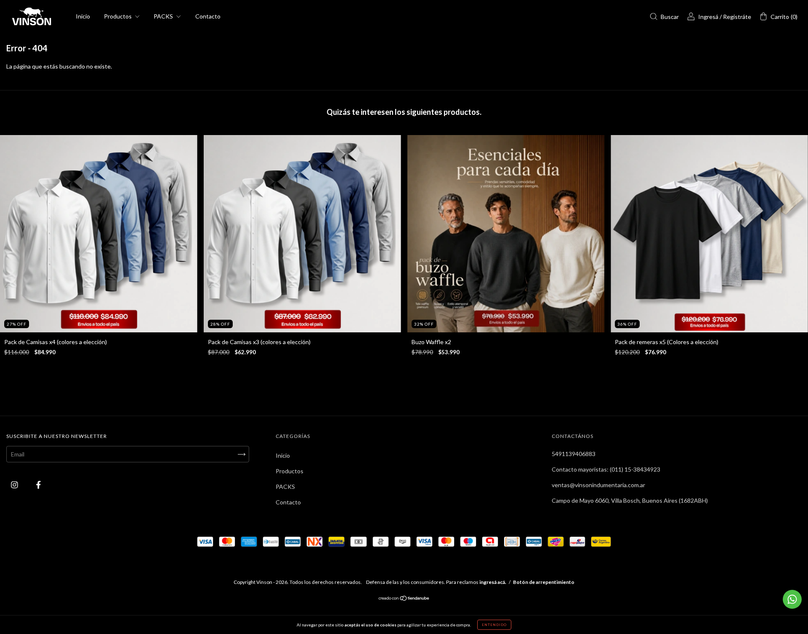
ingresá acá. (492, 582)
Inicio (83, 16)
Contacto (208, 16)
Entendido (494, 625)
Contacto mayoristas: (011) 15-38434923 (606, 469)
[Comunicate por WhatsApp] (792, 599)
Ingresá (708, 16)
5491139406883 (573, 453)
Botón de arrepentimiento (543, 582)
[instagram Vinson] (15, 484)
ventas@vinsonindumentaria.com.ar (598, 484)
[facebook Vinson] (38, 484)
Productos (118, 16)
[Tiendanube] (404, 598)
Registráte (737, 16)
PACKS (164, 16)
